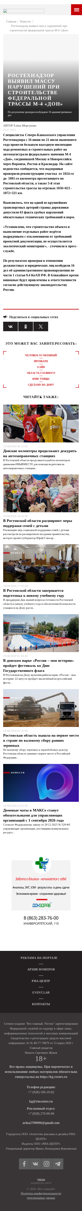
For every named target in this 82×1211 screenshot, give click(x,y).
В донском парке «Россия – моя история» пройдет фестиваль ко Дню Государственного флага (38, 665)
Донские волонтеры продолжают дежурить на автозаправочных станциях (40, 453)
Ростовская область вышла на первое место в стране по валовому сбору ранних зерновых (41, 740)
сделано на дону (41, 384)
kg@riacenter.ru (41, 1101)
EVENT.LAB (41, 992)
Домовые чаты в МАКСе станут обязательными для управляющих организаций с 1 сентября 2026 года (33, 815)
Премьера (41, 361)
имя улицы (40, 378)
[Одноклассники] (25, 326)
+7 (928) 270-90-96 (41, 1113)
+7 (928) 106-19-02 (41, 1092)
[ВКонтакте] (10, 326)
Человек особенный (41, 355)
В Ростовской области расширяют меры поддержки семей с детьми (37, 523)
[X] (40, 326)
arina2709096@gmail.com (41, 1123)
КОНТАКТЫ (41, 1004)
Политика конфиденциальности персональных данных (41, 1195)
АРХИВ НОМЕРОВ (41, 969)
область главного (41, 373)
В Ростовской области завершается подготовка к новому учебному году (33, 593)
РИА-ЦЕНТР (41, 981)
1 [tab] (41, 397)
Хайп (41, 367)
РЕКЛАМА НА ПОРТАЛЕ (39, 958)
